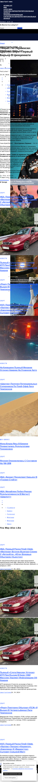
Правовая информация (13, 15)
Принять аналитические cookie (12, 774)
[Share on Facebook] (21, 501)
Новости (10, 59)
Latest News (8, 9)
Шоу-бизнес (12, 76)
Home (5, 7)
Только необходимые (10, 777)
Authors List (8, 5)
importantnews (5, 68)
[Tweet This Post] (21, 502)
